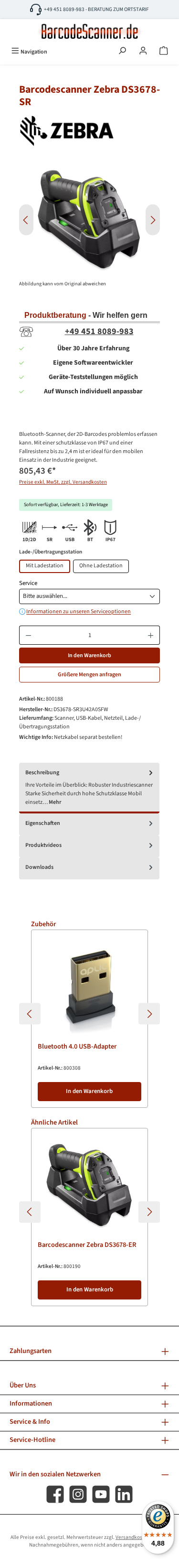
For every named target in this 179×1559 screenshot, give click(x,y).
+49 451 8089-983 (99, 331)
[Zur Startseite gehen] (89, 31)
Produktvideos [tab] (43, 845)
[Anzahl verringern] (28, 635)
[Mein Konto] (143, 51)
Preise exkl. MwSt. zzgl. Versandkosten (63, 482)
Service (28, 583)
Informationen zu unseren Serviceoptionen (78, 612)
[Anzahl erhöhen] (151, 635)
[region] (89, 220)
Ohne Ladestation (101, 566)
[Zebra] (89, 131)
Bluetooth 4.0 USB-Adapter (77, 1046)
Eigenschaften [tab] (42, 823)
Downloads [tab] (39, 867)
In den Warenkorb (89, 655)
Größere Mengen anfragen (89, 675)
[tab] (89, 788)
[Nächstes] (153, 220)
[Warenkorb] (163, 51)
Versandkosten (133, 1537)
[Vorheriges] (26, 220)
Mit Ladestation (44, 566)
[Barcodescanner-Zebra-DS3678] (89, 220)
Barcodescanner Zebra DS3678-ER (87, 1245)
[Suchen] (122, 51)
